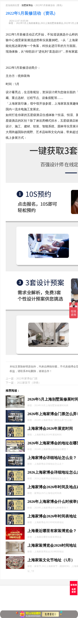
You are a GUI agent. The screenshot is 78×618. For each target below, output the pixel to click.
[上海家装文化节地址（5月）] (15, 557)
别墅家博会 (27, 5)
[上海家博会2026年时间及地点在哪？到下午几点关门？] (15, 484)
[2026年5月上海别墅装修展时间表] (15, 397)
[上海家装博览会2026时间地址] (15, 543)
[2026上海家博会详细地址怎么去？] (15, 470)
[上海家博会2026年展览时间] (15, 426)
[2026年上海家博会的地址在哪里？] (15, 440)
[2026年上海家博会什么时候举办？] (15, 499)
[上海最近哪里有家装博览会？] (15, 528)
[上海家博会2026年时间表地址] (15, 514)
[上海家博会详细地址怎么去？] (15, 455)
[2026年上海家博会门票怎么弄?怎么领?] (15, 411)
